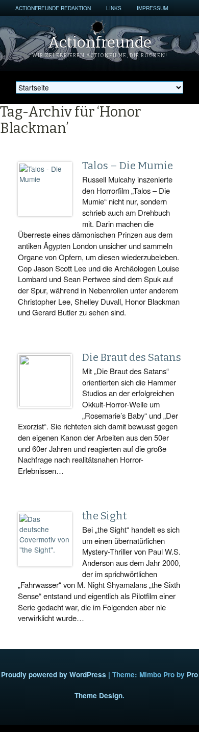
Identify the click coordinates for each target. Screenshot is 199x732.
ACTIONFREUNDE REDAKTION (53, 8)
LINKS (113, 8)
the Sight (104, 516)
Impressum (152, 8)
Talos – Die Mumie (127, 165)
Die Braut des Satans (131, 357)
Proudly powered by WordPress (53, 674)
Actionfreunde (100, 42)
